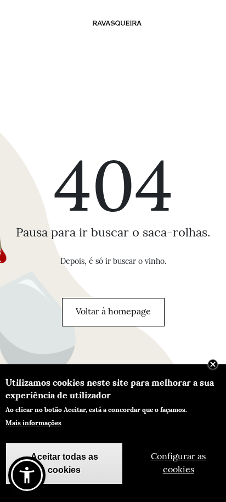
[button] (27, 475)
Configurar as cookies (178, 464)
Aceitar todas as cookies (64, 463)
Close (212, 364)
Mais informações (33, 422)
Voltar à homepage (113, 312)
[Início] (117, 23)
